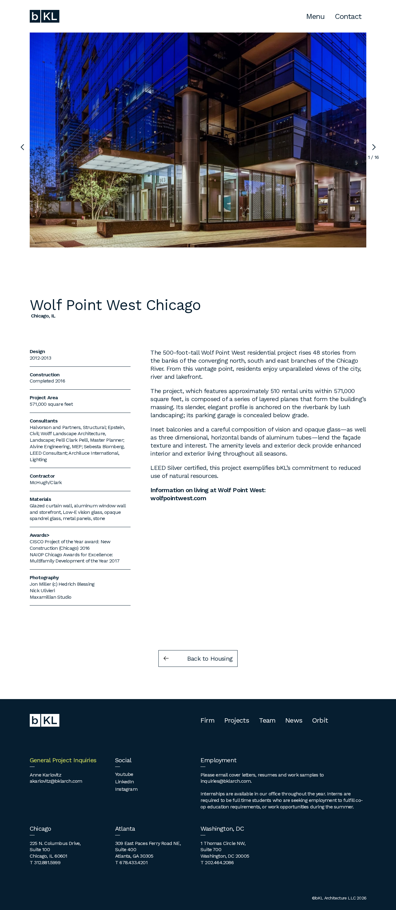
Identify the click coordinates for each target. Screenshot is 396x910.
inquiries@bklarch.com (225, 781)
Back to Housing (209, 658)
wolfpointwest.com (178, 498)
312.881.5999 (47, 862)
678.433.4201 (133, 862)
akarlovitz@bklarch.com (56, 781)
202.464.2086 (219, 862)
